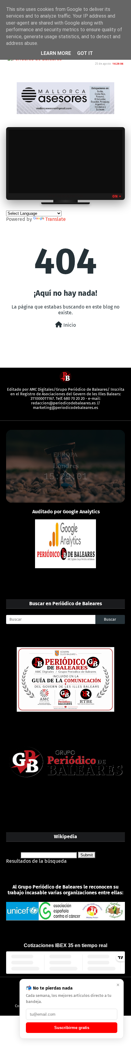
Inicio (69, 325)
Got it (85, 53)
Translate (55, 219)
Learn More (56, 53)
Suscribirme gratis (71, 1027)
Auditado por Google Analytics (66, 512)
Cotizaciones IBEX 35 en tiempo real (65, 945)
